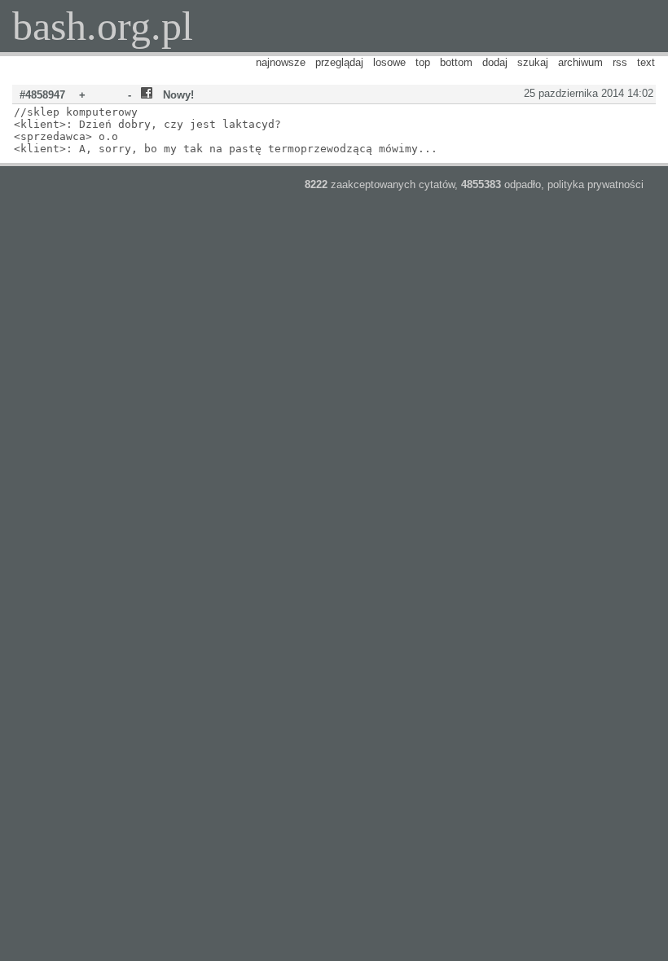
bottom (456, 62)
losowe (389, 62)
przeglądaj (339, 62)
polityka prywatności (595, 184)
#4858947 (42, 95)
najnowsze (280, 62)
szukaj (532, 62)
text (646, 62)
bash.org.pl (102, 26)
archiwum (580, 62)
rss (620, 62)
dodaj (495, 62)
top (422, 62)
